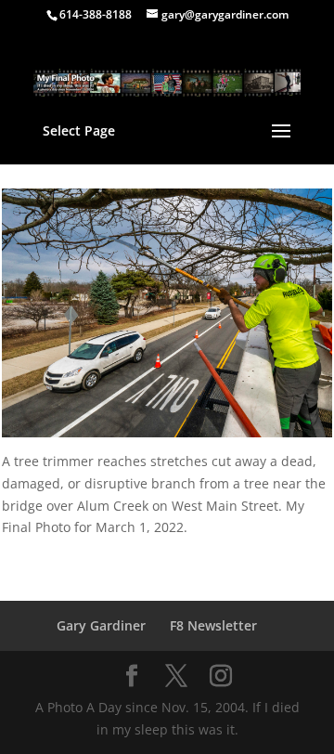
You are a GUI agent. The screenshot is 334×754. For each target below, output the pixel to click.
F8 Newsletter (213, 625)
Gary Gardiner (101, 625)
